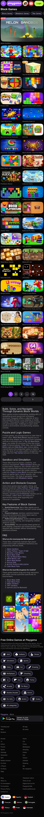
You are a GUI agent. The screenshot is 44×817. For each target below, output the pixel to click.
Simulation (4, 755)
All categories (27, 769)
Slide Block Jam (21, 447)
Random (3, 732)
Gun (24, 755)
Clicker (25, 758)
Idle (24, 766)
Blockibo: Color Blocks (15, 553)
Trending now (5, 727)
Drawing (25, 763)
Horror (25, 738)
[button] (22, 719)
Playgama (4, 714)
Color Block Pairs (13, 566)
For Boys (3, 769)
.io (1, 741)
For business (5, 786)
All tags (25, 727)
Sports (3, 749)
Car (24, 741)
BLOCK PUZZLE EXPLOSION (18, 564)
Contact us (4, 791)
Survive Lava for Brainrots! (19, 494)
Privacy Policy (5, 789)
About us (3, 781)
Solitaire (25, 760)
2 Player (3, 766)
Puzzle (3, 747)
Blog (2, 778)
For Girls (3, 763)
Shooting (25, 749)
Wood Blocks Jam (13, 558)
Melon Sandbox (26, 465)
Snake (25, 752)
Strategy (3, 752)
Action (3, 744)
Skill (2, 758)
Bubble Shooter (6, 760)
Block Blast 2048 (13, 555)
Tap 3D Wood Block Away (16, 557)
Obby (2, 771)
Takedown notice (28, 778)
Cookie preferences (29, 789)
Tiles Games (18, 453)
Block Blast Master (20, 437)
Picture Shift (11, 562)
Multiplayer (26, 747)
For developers (5, 783)
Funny (25, 744)
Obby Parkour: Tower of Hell (27, 488)
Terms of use (27, 781)
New (2, 729)
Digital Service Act (29, 783)
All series (25, 729)
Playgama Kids (27, 786)
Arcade (3, 738)
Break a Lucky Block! (18, 472)
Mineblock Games (25, 478)
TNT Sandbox (12, 586)
